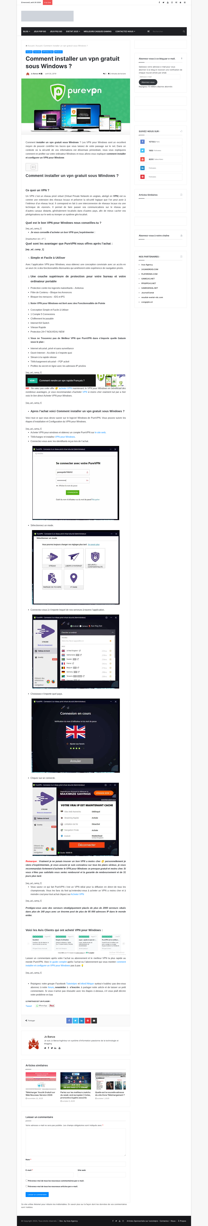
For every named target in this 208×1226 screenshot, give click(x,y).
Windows (58, 52)
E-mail (29, 1170)
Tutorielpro (71, 983)
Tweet (29, 1006)
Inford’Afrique (87, 983)
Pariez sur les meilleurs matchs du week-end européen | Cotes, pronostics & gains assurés (75, 1095)
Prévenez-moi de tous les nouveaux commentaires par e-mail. (56, 1181)
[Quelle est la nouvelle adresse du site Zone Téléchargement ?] (110, 1081)
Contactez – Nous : (168, 1221)
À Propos (182, 1221)
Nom (28, 1159)
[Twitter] (163, 2)
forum (51, 987)
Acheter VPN (77, 894)
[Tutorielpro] (47, 16)
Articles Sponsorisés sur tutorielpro (142, 1221)
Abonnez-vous (148, 82)
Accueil (30, 46)
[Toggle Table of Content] (32, 167)
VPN (84, 392)
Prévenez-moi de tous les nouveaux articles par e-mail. (53, 1186)
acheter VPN (65, 388)
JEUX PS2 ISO (56, 31)
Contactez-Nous (124, 31)
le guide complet (58, 962)
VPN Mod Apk (48, 52)
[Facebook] (159, 2)
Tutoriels (37, 52)
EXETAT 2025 (72, 31)
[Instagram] (172, 2)
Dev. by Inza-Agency (68, 1221)
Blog (25, 31)
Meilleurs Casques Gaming (97, 31)
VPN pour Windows (65, 437)
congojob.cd (147, 302)
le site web (100, 432)
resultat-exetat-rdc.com (152, 297)
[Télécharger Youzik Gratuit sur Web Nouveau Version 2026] (41, 1081)
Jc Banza (34, 74)
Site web (82, 1170)
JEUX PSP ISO (40, 31)
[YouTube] (168, 2)
